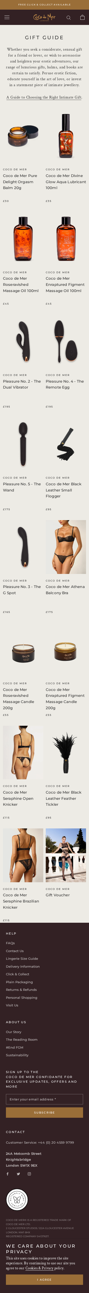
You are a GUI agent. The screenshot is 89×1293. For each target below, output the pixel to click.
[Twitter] (18, 1173)
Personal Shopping (21, 997)
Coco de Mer (15, 169)
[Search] (69, 17)
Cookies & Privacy (39, 1268)
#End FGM (14, 1047)
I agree (44, 1279)
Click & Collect (17, 974)
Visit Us (12, 1005)
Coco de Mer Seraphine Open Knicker (18, 798)
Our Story (13, 1032)
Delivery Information (23, 966)
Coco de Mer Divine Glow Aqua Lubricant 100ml (66, 181)
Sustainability (17, 1055)
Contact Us (15, 951)
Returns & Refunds (21, 990)
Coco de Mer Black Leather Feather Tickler (64, 798)
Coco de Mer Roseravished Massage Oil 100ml (21, 284)
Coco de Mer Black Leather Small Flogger (64, 490)
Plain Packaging (19, 982)
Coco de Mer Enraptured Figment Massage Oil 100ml (65, 284)
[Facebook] (7, 1173)
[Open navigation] (6, 17)
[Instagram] (29, 1173)
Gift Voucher (58, 895)
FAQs (10, 943)
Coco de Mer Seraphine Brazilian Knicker (21, 901)
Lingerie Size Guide (22, 958)
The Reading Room (22, 1039)
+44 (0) (44, 1142)
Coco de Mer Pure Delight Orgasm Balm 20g (20, 181)
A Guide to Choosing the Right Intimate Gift (43, 97)
